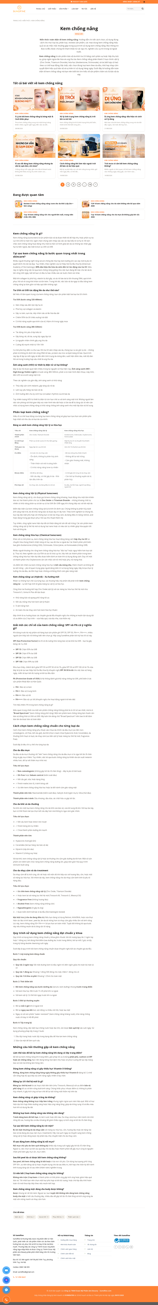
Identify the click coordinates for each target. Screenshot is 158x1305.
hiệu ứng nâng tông (56, 1104)
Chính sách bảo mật (68, 1258)
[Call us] (127, 1247)
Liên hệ (93, 9)
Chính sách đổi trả (67, 1254)
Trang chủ (17, 21)
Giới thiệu (52, 9)
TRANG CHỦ (40, 9)
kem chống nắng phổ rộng (42, 713)
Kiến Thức (26, 21)
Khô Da (31, 1217)
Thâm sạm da (73, 1217)
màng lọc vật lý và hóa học (53, 584)
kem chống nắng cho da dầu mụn (57, 754)
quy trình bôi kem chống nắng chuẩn (38, 948)
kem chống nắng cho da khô (42, 808)
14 (90, 184)
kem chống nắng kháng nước (62, 1014)
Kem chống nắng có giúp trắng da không (33, 1097)
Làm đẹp (75, 9)
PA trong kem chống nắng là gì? (39, 705)
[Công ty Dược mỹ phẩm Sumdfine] (23, 9)
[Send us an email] (123, 1247)
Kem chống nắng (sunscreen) (25, 237)
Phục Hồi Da (58, 1217)
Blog (89, 1254)
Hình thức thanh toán (68, 1244)
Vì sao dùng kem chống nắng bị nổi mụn (33, 1141)
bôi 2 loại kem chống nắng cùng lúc (38, 1173)
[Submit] (142, 9)
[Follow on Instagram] (119, 1247)
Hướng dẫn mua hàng (69, 1240)
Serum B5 (43, 1217)
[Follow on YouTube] (131, 1247)
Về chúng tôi (91, 1244)
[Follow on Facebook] (116, 1247)
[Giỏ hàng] (144, 1)
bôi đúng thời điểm (35, 940)
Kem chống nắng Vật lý (25, 493)
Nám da (19, 1217)
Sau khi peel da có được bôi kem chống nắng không (39, 1157)
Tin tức (84, 9)
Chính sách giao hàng (68, 1249)
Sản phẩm (63, 9)
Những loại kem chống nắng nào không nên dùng (38, 1113)
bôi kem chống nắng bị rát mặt (36, 1125)
